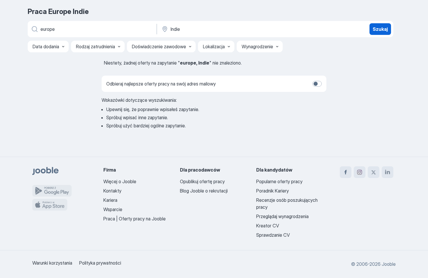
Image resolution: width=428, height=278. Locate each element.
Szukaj (380, 29)
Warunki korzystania (52, 263)
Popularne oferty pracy (279, 181)
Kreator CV (267, 226)
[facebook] (345, 172)
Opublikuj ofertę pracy (202, 181)
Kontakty (112, 191)
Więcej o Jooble (119, 181)
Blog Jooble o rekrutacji (204, 191)
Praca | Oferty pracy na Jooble (134, 219)
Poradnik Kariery (272, 191)
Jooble (389, 264)
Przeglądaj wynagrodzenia (282, 216)
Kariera (110, 200)
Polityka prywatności (100, 263)
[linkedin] (387, 172)
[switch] (317, 84)
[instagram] (359, 172)
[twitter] (373, 172)
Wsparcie (112, 209)
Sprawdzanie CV (273, 235)
